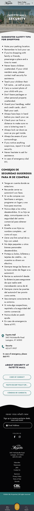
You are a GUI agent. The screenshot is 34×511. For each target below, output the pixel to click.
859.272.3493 (17, 457)
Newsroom (17, 465)
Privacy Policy (17, 476)
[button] (25, 3)
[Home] (9, 3)
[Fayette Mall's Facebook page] (15, 436)
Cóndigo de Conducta (17, 393)
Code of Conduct (17, 377)
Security (17, 481)
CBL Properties (13, 494)
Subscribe (17, 463)
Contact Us (17, 470)
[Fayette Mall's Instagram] (19, 436)
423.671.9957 (11, 348)
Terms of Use (17, 479)
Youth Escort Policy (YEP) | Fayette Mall (18, 385)
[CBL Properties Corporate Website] (17, 486)
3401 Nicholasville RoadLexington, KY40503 (17, 454)
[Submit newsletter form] (28, 425)
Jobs (17, 467)
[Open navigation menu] (17, 506)
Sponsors (17, 474)
